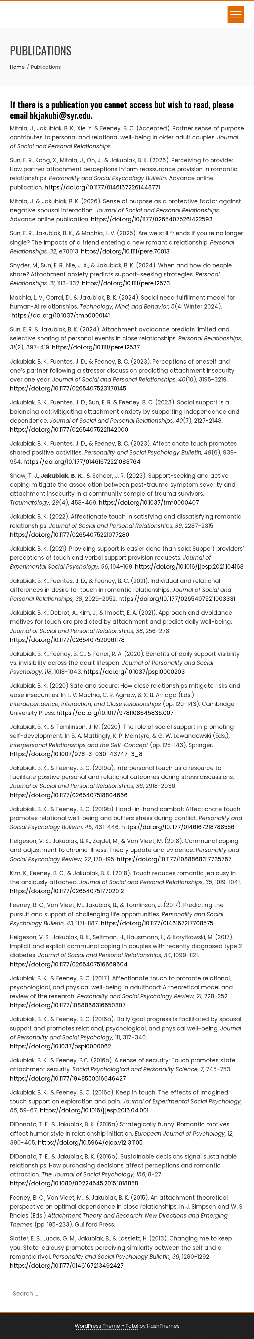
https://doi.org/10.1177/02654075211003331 (176, 599)
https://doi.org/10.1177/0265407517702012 (67, 891)
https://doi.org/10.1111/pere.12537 (96, 347)
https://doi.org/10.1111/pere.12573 (126, 283)
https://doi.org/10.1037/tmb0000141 (61, 315)
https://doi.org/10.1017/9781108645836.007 (115, 713)
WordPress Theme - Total (106, 1325)
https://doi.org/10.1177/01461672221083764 (82, 462)
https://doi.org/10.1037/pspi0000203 (134, 672)
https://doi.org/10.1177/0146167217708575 (157, 923)
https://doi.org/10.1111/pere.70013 (125, 251)
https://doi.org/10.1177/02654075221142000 (69, 430)
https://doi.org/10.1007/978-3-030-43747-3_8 (76, 754)
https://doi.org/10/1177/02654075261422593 (152, 219)
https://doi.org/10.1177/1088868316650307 (68, 1005)
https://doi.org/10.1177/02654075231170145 (68, 388)
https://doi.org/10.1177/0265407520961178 (67, 640)
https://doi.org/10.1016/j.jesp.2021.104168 (189, 567)
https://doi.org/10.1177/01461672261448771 (102, 187)
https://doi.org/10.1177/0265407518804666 (69, 795)
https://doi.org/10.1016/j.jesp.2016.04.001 (94, 1110)
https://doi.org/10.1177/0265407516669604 (69, 964)
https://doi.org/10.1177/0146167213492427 (67, 1266)
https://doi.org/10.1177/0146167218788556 (177, 827)
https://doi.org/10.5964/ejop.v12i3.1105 (90, 1143)
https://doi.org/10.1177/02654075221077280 (69, 535)
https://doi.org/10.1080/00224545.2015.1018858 (74, 1183)
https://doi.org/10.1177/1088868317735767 (174, 859)
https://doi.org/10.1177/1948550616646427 (68, 1079)
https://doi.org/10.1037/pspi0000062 (60, 1046)
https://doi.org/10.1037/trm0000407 (149, 503)
